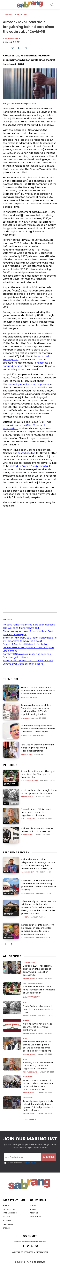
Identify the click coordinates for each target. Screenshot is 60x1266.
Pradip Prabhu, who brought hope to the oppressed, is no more (39, 792)
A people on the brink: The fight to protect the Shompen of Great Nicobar (38, 774)
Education (25, 718)
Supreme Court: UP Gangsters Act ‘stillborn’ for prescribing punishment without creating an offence (39, 885)
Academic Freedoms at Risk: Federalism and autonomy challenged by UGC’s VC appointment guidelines (36, 710)
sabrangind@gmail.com (33, 1241)
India (23, 698)
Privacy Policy (30, 1163)
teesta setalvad (28, 819)
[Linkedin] (19, 48)
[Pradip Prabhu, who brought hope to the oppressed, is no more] (11, 797)
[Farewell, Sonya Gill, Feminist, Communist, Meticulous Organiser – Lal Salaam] (11, 816)
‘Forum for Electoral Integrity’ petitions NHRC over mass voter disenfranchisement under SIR (38, 690)
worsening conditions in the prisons (28, 384)
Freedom (8, 14)
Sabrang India (27, 835)
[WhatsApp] (26, 48)
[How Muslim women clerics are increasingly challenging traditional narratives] (11, 750)
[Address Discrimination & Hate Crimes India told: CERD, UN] (11, 835)
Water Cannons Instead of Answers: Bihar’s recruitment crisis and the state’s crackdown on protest (38, 1085)
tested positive (26, 453)
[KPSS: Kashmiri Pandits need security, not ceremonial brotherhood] (12, 1025)
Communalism (27, 755)
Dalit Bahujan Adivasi (9, 784)
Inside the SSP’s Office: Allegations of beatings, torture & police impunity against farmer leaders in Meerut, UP (38, 864)
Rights (26, 1020)
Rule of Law (21, 14)
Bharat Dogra (27, 797)
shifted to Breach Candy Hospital (29, 466)
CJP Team (25, 917)
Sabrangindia (11, 38)
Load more (28, 1119)
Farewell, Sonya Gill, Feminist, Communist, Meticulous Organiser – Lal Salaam (36, 812)
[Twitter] (12, 48)
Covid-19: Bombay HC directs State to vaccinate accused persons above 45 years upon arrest (28, 647)
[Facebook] (6, 48)
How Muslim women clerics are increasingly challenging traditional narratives (37, 747)
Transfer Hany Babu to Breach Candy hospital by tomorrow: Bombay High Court (30, 639)
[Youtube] (36, 1246)
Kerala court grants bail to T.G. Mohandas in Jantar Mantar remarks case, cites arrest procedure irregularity (37, 929)
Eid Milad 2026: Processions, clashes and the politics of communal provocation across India (37, 970)
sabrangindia (27, 872)
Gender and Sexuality (9, 914)
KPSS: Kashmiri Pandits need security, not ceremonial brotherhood (38, 1026)
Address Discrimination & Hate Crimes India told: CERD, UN (37, 830)
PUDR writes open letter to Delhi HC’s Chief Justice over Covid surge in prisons (28, 662)
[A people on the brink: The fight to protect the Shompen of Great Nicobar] (11, 778)
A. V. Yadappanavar (29, 781)
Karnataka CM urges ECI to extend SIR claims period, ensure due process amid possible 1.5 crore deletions (37, 1046)
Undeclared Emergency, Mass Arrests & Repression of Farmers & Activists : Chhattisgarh (38, 728)
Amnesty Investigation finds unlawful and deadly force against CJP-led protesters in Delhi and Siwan (38, 1106)
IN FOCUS (10, 765)
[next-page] (11, 944)
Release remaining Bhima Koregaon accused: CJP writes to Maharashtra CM (29, 626)
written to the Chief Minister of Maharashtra (24, 426)
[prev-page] (5, 944)
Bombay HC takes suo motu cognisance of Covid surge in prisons (28, 655)
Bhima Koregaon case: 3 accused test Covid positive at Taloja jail (28, 633)
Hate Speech (9, 937)
